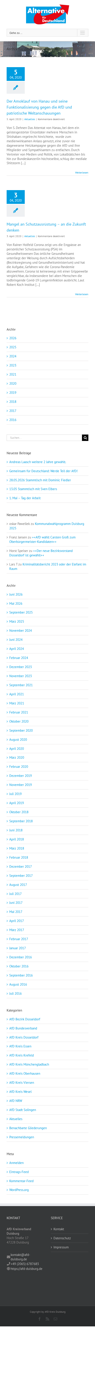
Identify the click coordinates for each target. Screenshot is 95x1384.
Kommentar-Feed (21, 1181)
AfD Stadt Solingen (22, 1110)
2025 (12, 347)
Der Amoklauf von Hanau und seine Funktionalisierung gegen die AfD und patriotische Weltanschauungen (39, 107)
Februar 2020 (18, 766)
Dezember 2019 (20, 776)
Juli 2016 (15, 993)
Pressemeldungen (21, 1137)
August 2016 (18, 984)
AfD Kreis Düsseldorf (23, 1037)
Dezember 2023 (20, 667)
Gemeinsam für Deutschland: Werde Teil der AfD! (43, 471)
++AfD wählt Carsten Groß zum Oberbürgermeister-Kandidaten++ (42, 539)
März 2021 (16, 703)
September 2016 (21, 975)
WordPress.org (19, 1190)
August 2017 (18, 885)
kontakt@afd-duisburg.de (20, 1257)
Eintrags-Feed (19, 1172)
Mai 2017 (15, 912)
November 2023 (20, 676)
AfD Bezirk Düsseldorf (24, 1019)
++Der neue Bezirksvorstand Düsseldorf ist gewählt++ (41, 553)
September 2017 (21, 875)
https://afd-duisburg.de (26, 1269)
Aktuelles (29, 119)
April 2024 (16, 649)
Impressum (61, 1247)
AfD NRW (15, 1101)
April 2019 (16, 803)
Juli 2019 (15, 794)
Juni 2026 (16, 594)
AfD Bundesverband (23, 1028)
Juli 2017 (15, 894)
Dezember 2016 (20, 957)
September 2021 (21, 685)
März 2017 (16, 930)
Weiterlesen (81, 172)
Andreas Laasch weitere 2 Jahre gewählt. (37, 462)
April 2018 (16, 839)
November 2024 (20, 630)
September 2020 (21, 730)
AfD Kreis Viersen (21, 1082)
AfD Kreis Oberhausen (24, 1073)
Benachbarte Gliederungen (28, 1128)
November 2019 (20, 785)
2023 (12, 365)
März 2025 (16, 621)
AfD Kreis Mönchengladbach (29, 1064)
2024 (12, 356)
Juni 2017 (16, 903)
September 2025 (21, 612)
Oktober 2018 (18, 812)
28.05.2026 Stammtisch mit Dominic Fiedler (40, 480)
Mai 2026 (15, 603)
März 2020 (16, 757)
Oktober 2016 (18, 966)
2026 (12, 338)
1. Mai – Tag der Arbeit (25, 498)
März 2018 (16, 848)
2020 (12, 383)
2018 (12, 402)
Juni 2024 (16, 639)
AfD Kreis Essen (20, 1046)
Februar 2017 (18, 939)
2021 (12, 374)
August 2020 (18, 739)
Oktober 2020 (18, 721)
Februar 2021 (18, 712)
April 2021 (16, 694)
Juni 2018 (16, 830)
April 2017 (16, 921)
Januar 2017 (17, 948)
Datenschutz (62, 1238)
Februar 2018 (18, 857)
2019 (12, 392)
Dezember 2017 (20, 866)
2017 (12, 411)
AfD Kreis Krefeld (21, 1055)
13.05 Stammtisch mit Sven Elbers (33, 489)
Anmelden (16, 1163)
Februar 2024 (18, 658)
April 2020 (16, 749)
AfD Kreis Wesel (20, 1092)
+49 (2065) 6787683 (25, 1264)
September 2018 (21, 821)
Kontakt (58, 1229)
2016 (12, 420)
